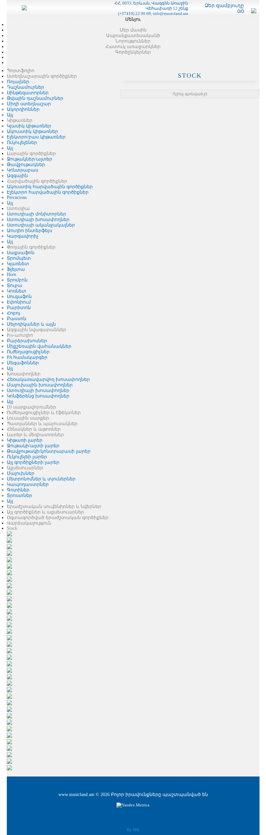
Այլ (10, 114)
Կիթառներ (19, 120)
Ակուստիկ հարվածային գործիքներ (50, 186)
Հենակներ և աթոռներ (34, 429)
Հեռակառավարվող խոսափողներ (48, 379)
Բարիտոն (19, 307)
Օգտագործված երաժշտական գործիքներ (57, 517)
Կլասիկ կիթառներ (29, 126)
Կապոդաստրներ (28, 484)
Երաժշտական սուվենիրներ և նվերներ (54, 506)
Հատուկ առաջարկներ (133, 46)
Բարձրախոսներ (27, 340)
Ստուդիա (18, 208)
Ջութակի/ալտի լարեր (33, 445)
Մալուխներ (20, 473)
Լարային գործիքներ (31, 153)
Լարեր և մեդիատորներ (35, 434)
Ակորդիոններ (23, 109)
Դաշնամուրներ (25, 87)
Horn (11, 274)
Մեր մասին (133, 30)
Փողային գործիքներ (31, 247)
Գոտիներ (18, 490)
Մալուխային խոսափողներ (40, 385)
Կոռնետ (16, 291)
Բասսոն (16, 318)
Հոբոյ (13, 313)
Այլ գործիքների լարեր (33, 462)
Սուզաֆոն (19, 296)
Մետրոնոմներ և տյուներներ (41, 478)
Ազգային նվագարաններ (36, 329)
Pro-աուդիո (20, 335)
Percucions (17, 197)
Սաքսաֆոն (20, 252)
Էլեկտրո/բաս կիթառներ (36, 137)
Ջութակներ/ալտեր (29, 159)
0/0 (240, 11)
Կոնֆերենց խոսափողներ (38, 396)
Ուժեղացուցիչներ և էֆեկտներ (44, 412)
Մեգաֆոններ (23, 362)
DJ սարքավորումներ (31, 407)
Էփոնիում (19, 302)
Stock (12, 528)
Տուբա (14, 285)
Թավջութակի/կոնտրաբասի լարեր (49, 451)
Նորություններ (133, 41)
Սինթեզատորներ (28, 92)
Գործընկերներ (133, 52)
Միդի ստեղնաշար (29, 103)
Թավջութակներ (26, 164)
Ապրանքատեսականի (133, 35)
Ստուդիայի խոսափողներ (38, 219)
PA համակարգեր (27, 357)
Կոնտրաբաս (22, 170)
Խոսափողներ (24, 374)
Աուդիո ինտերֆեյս (29, 230)
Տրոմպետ (19, 258)
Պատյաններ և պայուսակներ (42, 423)
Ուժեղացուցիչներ (28, 351)
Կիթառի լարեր (24, 440)
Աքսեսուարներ (25, 467)
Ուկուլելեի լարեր (27, 456)
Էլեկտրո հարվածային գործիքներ (48, 192)
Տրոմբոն (17, 280)
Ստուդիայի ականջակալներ (41, 225)
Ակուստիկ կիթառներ (32, 131)
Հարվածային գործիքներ (37, 181)
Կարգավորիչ (23, 236)
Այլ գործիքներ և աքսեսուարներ (45, 512)
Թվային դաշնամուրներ (35, 98)
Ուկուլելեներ (22, 142)
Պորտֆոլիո (20, 70)
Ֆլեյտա (16, 269)
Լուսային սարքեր (28, 418)
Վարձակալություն (29, 523)
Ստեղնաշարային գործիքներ (42, 76)
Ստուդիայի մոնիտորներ (36, 214)
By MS (133, 829)
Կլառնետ (18, 263)
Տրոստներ (19, 495)
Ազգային (17, 175)
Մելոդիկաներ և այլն (31, 324)
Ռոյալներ (18, 81)
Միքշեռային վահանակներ (39, 346)
